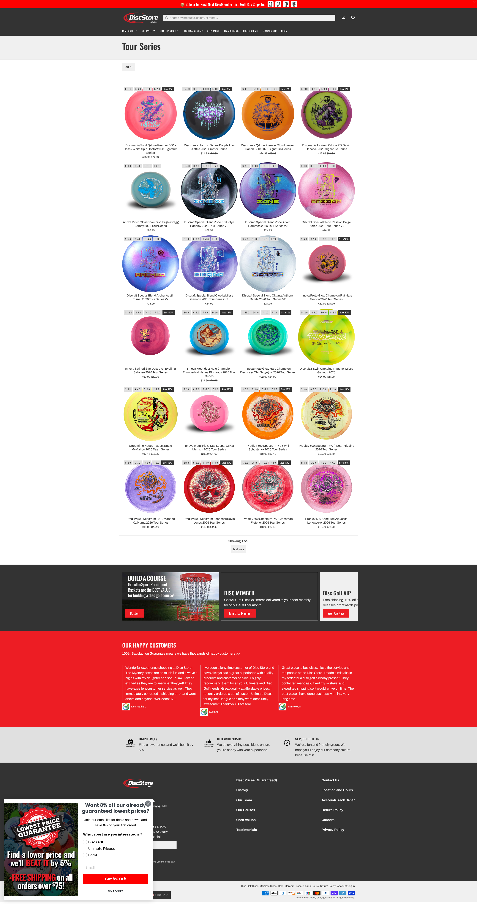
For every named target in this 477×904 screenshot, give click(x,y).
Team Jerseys (231, 31)
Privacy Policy (333, 830)
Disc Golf (127, 31)
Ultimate (147, 31)
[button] (238, 549)
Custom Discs (168, 31)
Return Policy (332, 810)
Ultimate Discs (268, 886)
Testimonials (246, 830)
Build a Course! (193, 31)
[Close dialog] (148, 803)
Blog (284, 31)
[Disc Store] (140, 17)
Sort (127, 67)
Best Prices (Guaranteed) (256, 780)
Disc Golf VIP (250, 31)
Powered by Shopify (306, 897)
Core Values (246, 820)
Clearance (213, 31)
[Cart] (351, 18)
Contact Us (330, 780)
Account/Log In (346, 886)
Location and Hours (337, 790)
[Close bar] (474, 2)
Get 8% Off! (115, 878)
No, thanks (115, 891)
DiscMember (270, 31)
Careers (328, 820)
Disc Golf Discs (249, 886)
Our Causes (245, 810)
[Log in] (342, 18)
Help (280, 886)
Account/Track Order (338, 800)
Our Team (244, 800)
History (242, 790)
